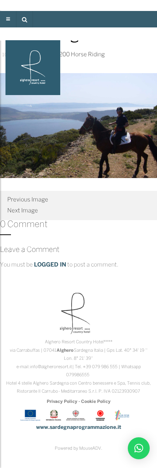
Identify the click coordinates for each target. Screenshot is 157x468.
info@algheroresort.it (51, 367)
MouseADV (90, 448)
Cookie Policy (96, 402)
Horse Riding (88, 54)
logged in (50, 265)
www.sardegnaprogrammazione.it (78, 427)
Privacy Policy (62, 402)
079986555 (77, 375)
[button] (24, 19)
